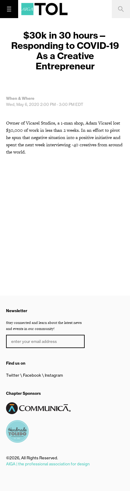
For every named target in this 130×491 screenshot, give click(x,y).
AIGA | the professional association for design (47, 463)
